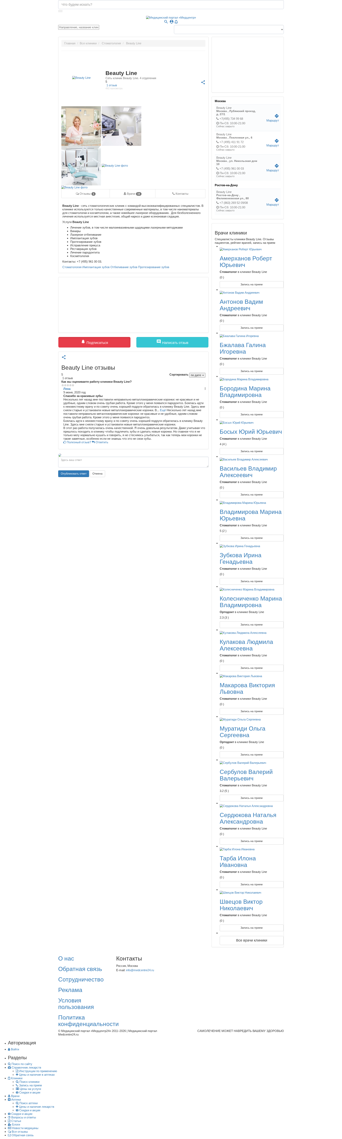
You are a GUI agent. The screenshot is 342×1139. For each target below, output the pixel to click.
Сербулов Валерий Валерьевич (246, 775)
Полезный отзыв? (79, 442)
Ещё (163, 410)
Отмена (97, 473)
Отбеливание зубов (123, 267)
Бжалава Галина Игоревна (243, 348)
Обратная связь (80, 969)
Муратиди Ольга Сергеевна (242, 731)
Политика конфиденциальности (88, 1020)
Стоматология (72, 267)
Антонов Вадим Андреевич (241, 304)
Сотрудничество (81, 979)
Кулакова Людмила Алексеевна (246, 645)
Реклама (70, 990)
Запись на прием (251, 284)
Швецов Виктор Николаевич (241, 904)
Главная (69, 43)
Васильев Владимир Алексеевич (248, 471)
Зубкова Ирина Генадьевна (240, 558)
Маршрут (272, 119)
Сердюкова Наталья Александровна (248, 818)
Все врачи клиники (251, 940)
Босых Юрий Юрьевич (251, 431)
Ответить (101, 442)
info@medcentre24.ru (140, 970)
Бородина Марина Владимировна (245, 391)
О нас (66, 958)
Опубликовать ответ (73, 473)
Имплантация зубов (96, 267)
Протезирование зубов (153, 267)
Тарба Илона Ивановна (238, 861)
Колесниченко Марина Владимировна (251, 601)
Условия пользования (76, 1003)
